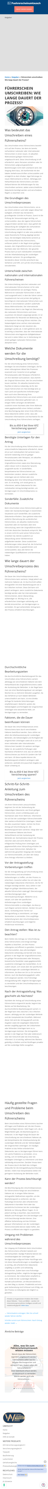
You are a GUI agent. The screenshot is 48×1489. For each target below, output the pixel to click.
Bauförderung (8, 1456)
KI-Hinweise (7, 1481)
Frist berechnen (24, 9)
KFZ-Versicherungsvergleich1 (14, 1445)
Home (7, 77)
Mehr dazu (25, 1305)
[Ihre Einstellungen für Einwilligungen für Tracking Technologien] (4, 1485)
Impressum (7, 1478)
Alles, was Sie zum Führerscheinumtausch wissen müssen (24, 1348)
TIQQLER (6, 1452)
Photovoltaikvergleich (11, 1466)
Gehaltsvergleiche (10, 1463)
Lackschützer (8, 1459)
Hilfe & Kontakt (8, 1437)
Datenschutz (8, 1474)
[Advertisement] (24, 46)
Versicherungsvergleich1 (12, 1449)
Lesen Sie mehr (24, 1385)
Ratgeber (15, 77)
